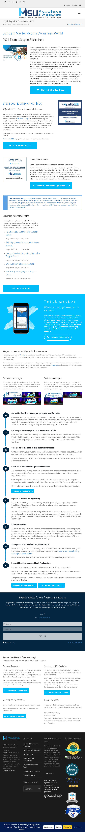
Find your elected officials (23, 491)
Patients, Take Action (60, 337)
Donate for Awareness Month (14, 716)
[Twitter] (5, 2)
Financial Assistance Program (30, 745)
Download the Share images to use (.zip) (53, 185)
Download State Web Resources (51, 585)
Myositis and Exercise (31, 771)
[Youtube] (16, 2)
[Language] (80, 5)
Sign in (42, 636)
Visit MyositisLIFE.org (9, 139)
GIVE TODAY (50, 773)
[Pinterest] (20, 2)
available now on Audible (17, 207)
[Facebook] (9, 2)
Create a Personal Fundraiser (58, 693)
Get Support (28, 754)
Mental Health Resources (28, 759)
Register (74, 6)
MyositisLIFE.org (22, 119)
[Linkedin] (13, 2)
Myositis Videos (29, 775)
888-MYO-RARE (7, 753)
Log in (68, 6)
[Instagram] (24, 2)
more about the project (66, 205)
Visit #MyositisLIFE (21, 145)
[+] (12, 395)
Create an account (44, 618)
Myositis (22, 355)
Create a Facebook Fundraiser (17, 690)
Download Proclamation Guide (24, 585)
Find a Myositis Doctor (32, 750)
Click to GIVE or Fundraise (52, 90)
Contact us (55, 365)
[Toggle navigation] (79, 13)
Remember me (10, 642)
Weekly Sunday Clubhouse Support (20, 264)
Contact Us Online (9, 771)
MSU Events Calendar (21, 288)
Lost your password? (75, 642)
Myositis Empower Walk (30, 766)
